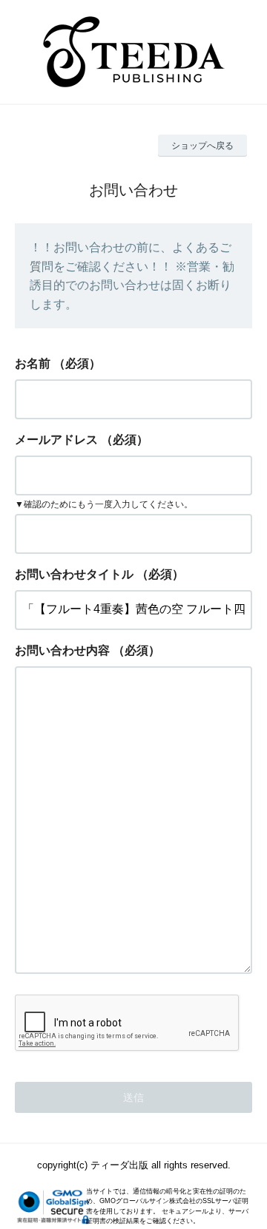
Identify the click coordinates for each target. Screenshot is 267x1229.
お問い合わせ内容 (62, 650)
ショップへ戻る (202, 145)
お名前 (32, 363)
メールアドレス (56, 439)
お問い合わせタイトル (74, 574)
